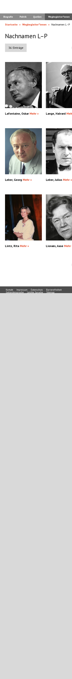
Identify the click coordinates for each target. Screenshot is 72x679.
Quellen (37, 16)
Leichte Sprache (35, 292)
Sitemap (50, 292)
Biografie (8, 16)
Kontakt (9, 289)
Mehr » (34, 113)
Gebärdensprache (15, 292)
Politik (23, 16)
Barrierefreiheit (54, 289)
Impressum (21, 289)
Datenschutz (37, 289)
